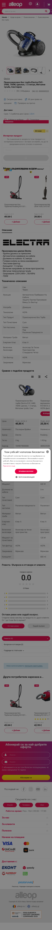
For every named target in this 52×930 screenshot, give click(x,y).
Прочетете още (9, 466)
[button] (25, 477)
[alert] (26, 465)
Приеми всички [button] (26, 471)
